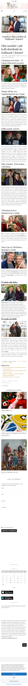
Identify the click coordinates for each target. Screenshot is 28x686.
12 (10, 578)
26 (10, 582)
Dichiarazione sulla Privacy (16, 684)
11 (6, 578)
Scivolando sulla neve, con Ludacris (11, 377)
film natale (4, 380)
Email (2, 494)
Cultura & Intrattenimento (14, 34)
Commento (3, 507)
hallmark (15, 380)
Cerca (24, 645)
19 (10, 580)
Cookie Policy (8, 684)
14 (17, 578)
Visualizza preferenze (14, 681)
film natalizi (10, 380)
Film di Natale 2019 (6, 410)
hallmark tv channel (5, 382)
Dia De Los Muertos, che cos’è (9, 472)
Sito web (3, 501)
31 (3, 584)
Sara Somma (5, 385)
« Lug (13, 587)
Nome (2, 488)
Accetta (14, 674)
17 (3, 580)
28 (17, 582)
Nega (14, 677)
